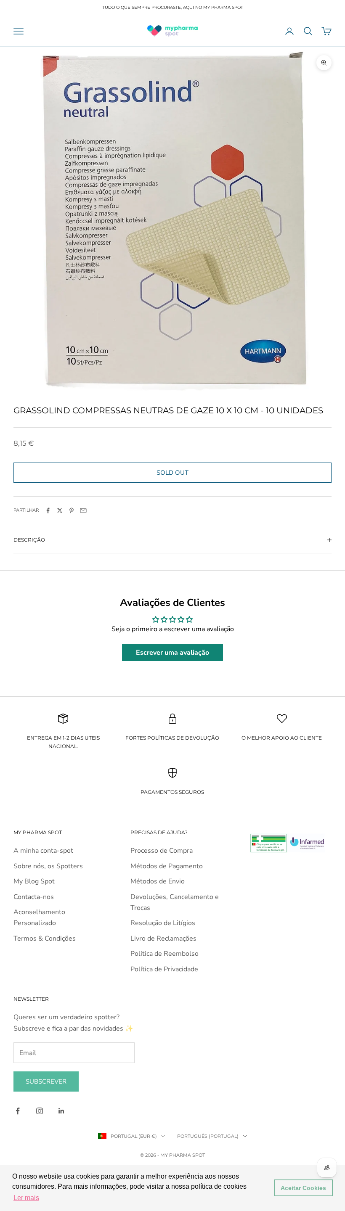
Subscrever (46, 1081)
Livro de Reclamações (163, 938)
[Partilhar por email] (83, 510)
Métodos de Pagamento (166, 866)
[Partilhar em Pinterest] (71, 510)
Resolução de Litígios (162, 923)
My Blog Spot (34, 881)
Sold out (172, 472)
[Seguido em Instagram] (39, 1111)
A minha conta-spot (43, 850)
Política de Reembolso (164, 953)
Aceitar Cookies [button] (303, 1188)
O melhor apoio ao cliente (282, 738)
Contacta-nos (33, 897)
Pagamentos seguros (172, 792)
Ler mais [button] (26, 1197)
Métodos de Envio (157, 881)
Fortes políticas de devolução (172, 738)
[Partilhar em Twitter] (59, 510)
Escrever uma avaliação (172, 652)
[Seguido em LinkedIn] (61, 1111)
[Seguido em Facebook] (17, 1111)
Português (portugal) (208, 1136)
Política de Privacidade (164, 969)
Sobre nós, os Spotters (48, 866)
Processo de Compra (161, 850)
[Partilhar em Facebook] (48, 510)
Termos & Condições (44, 938)
